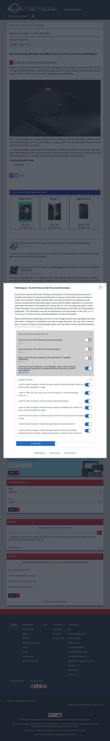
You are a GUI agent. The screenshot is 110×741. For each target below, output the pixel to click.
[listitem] (55, 334)
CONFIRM (36, 444)
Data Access (55, 453)
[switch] (88, 340)
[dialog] (55, 370)
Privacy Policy (70, 453)
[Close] (101, 288)
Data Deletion (40, 453)
